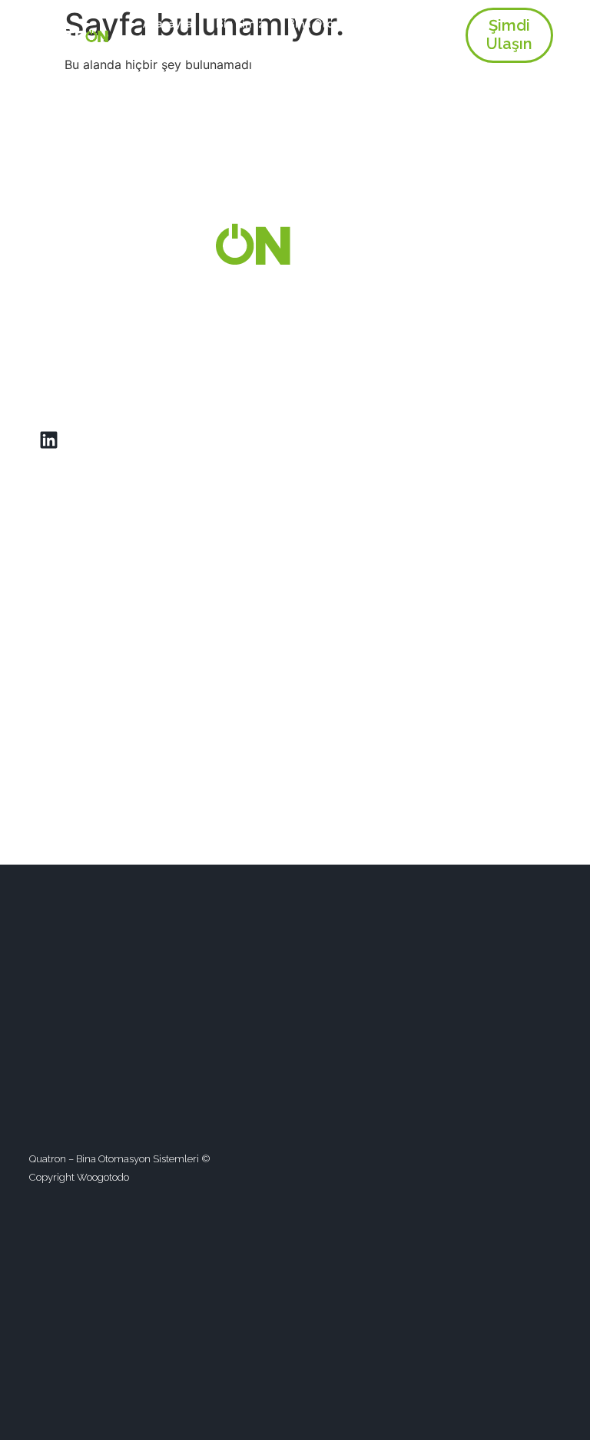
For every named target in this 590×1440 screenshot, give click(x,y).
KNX (315, 47)
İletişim (422, 47)
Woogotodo (103, 1177)
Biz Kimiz (240, 24)
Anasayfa (168, 24)
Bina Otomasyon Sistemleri (359, 24)
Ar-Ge (365, 47)
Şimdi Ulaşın (509, 34)
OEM (269, 47)
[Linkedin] (48, 440)
